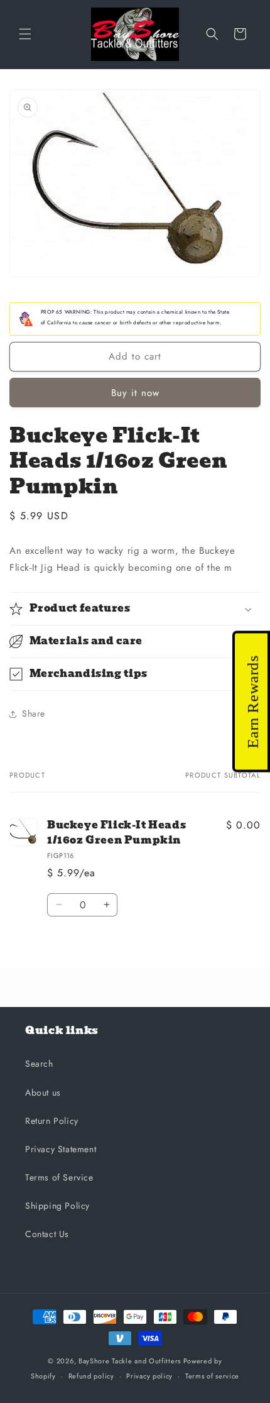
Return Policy (51, 1120)
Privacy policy (149, 1376)
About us (43, 1092)
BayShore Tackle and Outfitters (129, 1361)
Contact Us (47, 1234)
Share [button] (33, 713)
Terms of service (212, 1376)
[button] (25, 34)
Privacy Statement (60, 1149)
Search (39, 1063)
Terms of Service (59, 1177)
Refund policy (91, 1376)
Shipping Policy (57, 1205)
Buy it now (135, 393)
